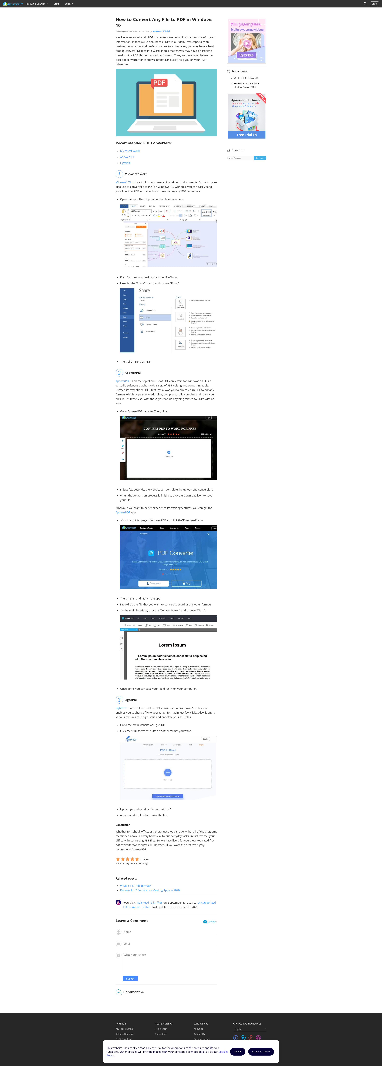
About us (198, 1028)
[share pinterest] (250, 1037)
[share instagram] (258, 1037)
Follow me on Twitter (136, 907)
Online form (161, 1034)
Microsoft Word (130, 151)
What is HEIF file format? (135, 885)
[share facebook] (235, 1037)
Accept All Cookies (261, 1051)
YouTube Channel (124, 1028)
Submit (130, 978)
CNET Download (124, 1039)
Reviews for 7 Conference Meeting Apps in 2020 (150, 890)
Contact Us (199, 1034)
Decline (237, 1051)
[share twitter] (243, 1037)
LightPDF (125, 163)
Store (56, 3)
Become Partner (202, 1039)
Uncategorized (207, 902)
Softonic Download (125, 1034)
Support (69, 3)
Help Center (161, 1028)
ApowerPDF (127, 157)
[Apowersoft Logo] (13, 3)
